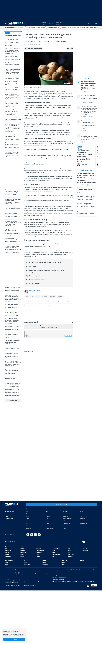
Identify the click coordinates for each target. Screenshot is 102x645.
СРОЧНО (7, 33)
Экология (82, 518)
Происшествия (67, 518)
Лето (47, 518)
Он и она (65, 511)
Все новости (13, 39)
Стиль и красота (84, 514)
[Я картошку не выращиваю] (27, 280)
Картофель (44, 296)
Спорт (81, 511)
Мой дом (48, 521)
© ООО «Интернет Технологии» (29, 585)
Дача (27, 296)
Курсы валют (52, 20)
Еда (27, 523)
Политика (65, 516)
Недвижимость (9, 20)
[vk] (31, 534)
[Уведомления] (93, 23)
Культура (48, 516)
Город (27, 518)
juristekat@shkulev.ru (39, 581)
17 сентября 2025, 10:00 (29, 44)
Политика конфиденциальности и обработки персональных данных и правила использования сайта (73, 581)
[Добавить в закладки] (68, 48)
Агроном (60, 296)
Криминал (48, 514)
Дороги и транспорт (31, 521)
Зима (47, 511)
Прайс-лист (8, 514)
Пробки (59, 20)
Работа (64, 521)
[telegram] (27, 534)
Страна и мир (83, 516)
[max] (35, 534)
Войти (29, 336)
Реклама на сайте (9, 511)
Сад (32, 296)
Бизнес (28, 514)
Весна (27, 516)
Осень (64, 514)
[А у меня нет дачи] (27, 284)
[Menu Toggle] (5, 23)
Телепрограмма (32, 20)
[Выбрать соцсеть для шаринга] (71, 48)
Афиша (39, 20)
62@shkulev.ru (21, 580)
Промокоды (74, 20)
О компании (8, 516)
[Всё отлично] (27, 266)
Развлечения (66, 523)
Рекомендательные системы (58, 579)
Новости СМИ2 (29, 351)
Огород (37, 296)
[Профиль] (96, 23)
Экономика (83, 521)
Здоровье (28, 528)
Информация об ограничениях (58, 575)
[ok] (39, 534)
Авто (27, 511)
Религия (65, 525)
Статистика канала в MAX (11, 521)
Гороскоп (45, 20)
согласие (8, 635)
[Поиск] (89, 23)
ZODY (64, 20)
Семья (64, 528)
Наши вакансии (9, 518)
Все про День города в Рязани (13, 35)
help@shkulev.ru (14, 582)
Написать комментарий (35, 48)
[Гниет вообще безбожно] (27, 276)
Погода (24, 20)
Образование (49, 528)
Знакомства (17, 20)
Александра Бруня (35, 290)
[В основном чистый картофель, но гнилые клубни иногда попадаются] (27, 270)
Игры (68, 20)
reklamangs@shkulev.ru (57, 570)
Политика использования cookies (59, 577)
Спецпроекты (83, 523)
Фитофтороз (52, 296)
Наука (47, 523)
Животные (29, 525)
